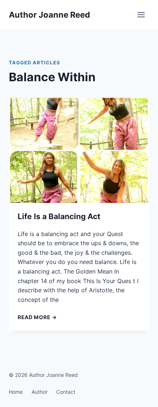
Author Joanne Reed (49, 14)
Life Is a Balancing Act (59, 216)
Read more (37, 317)
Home (16, 392)
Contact (65, 392)
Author (39, 392)
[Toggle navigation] (141, 15)
